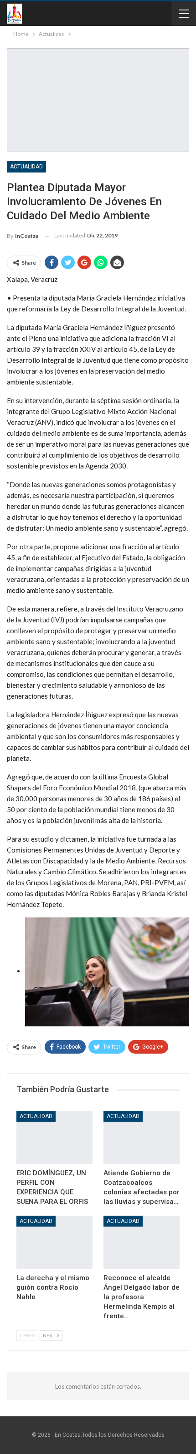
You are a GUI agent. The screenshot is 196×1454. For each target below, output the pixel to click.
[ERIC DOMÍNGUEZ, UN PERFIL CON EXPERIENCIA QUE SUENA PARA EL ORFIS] (54, 1137)
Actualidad (26, 166)
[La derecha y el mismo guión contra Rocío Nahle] (54, 1242)
